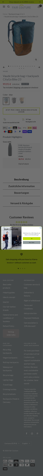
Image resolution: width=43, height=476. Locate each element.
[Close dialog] (40, 228)
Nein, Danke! (31, 242)
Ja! (31, 238)
